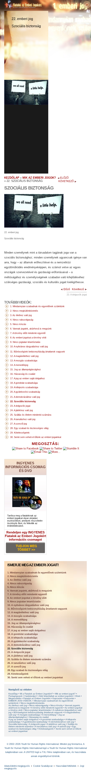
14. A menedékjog (17, 619)
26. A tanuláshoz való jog (21, 663)
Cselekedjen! (30, 696)
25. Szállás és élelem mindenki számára (29, 659)
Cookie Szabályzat (42, 766)
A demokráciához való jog (61, 722)
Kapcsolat (57, 698)
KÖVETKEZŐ (66, 181)
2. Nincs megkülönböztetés (22, 576)
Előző (66, 289)
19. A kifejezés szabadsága (22, 637)
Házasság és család (39, 717)
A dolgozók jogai (37, 724)
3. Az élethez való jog (19, 580)
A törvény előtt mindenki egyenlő (47, 708)
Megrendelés (14, 698)
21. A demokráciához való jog (23, 645)
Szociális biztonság (17, 724)
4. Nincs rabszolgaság (19, 583)
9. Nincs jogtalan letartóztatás (24, 601)
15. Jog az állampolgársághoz (24, 623)
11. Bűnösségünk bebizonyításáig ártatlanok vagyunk (37, 608)
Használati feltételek (66, 766)
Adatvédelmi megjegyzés (17, 766)
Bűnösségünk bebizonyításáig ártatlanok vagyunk (38, 712)
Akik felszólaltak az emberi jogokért (56, 696)
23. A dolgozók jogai (18, 652)
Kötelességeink (46, 729)
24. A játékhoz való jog (20, 655)
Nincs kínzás (56, 705)
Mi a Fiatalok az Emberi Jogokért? (36, 694)
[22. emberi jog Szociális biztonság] (33, 226)
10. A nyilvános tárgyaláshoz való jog (28, 605)
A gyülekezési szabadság (34, 722)
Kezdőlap (13, 694)
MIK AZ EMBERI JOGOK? (39, 177)
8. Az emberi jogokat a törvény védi (27, 598)
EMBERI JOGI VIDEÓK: (20, 701)
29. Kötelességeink (17, 674)
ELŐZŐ (64, 177)
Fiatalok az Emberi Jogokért (36, 698)
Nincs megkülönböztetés (32, 703)
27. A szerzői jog (16, 666)
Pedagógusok (15, 696)
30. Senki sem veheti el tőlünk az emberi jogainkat (35, 677)
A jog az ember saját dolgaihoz (23, 719)
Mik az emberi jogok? (65, 694)
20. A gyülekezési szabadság (23, 641)
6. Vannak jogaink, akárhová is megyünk (29, 590)
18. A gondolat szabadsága (22, 634)
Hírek (77, 696)
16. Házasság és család (20, 627)
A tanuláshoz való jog (45, 726)
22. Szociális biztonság (20, 648)
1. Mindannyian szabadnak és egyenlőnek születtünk (36, 572)
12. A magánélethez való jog (23, 612)
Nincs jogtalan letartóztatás (37, 710)
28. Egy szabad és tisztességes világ (27, 670)
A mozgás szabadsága (29, 715)
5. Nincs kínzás (15, 587)
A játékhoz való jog (56, 724)
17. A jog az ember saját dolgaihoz (26, 630)
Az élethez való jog (17, 705)
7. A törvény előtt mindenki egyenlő (27, 594)
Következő (78, 289)
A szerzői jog (64, 726)
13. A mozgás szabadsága (21, 616)
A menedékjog (49, 715)
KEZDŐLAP (11, 177)
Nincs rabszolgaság (38, 705)
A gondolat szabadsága (52, 719)
